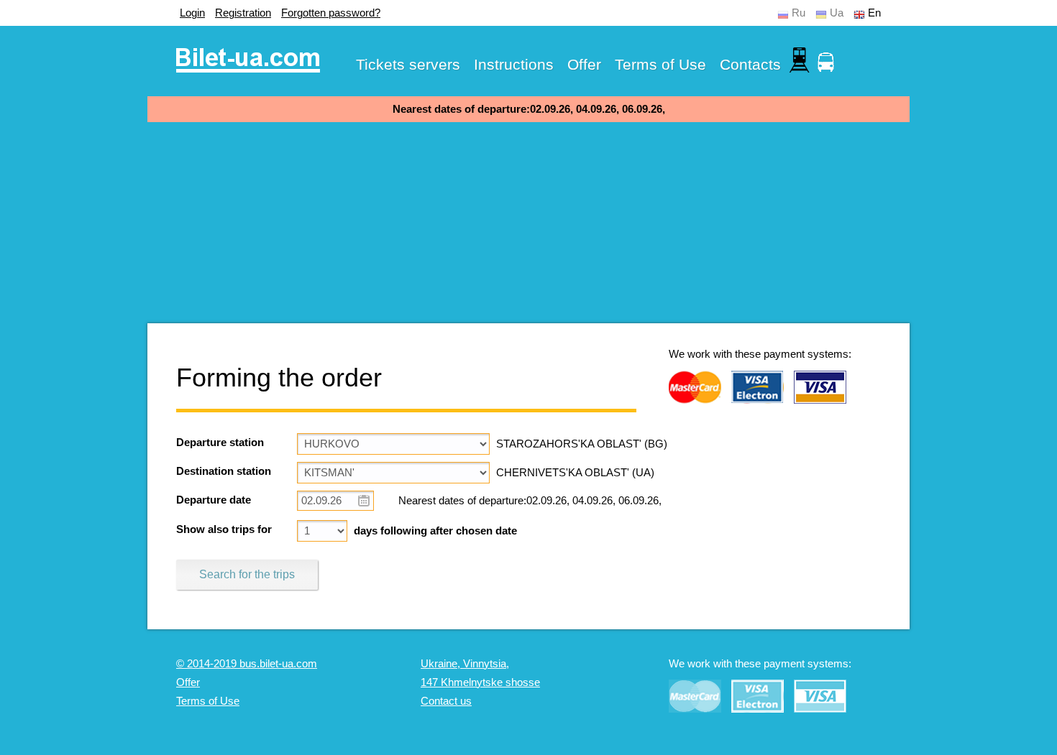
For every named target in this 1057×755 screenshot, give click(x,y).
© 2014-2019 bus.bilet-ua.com (246, 664)
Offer (584, 64)
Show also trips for (224, 529)
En (874, 13)
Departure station (220, 442)
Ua (836, 13)
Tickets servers (408, 64)
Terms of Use (660, 64)
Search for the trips (247, 574)
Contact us (446, 701)
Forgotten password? (330, 13)
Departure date (213, 500)
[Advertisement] (528, 222)
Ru (798, 13)
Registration (243, 13)
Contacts (750, 64)
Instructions (514, 64)
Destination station (223, 471)
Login (192, 13)
